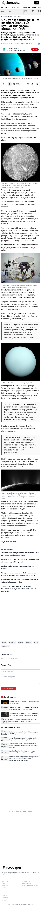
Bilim (19, 16)
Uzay (15, 16)
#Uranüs (28, 642)
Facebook (4, 899)
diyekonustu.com (6, 16)
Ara (36, 3)
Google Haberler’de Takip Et (30, 885)
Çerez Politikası (26, 883)
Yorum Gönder (8, 688)
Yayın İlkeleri (5, 885)
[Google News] (39, 44)
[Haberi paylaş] (3, 84)
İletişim (4, 887)
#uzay (36, 642)
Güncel (7, 7)
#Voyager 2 (5, 646)
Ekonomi (26, 7)
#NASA (20, 642)
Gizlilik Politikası (26, 882)
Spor (34, 7)
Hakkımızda (5, 882)
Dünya (13, 7)
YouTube (4, 900)
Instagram (5, 897)
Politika (19, 7)
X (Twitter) (4, 895)
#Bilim (4, 642)
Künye (3, 883)
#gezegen (12, 642)
